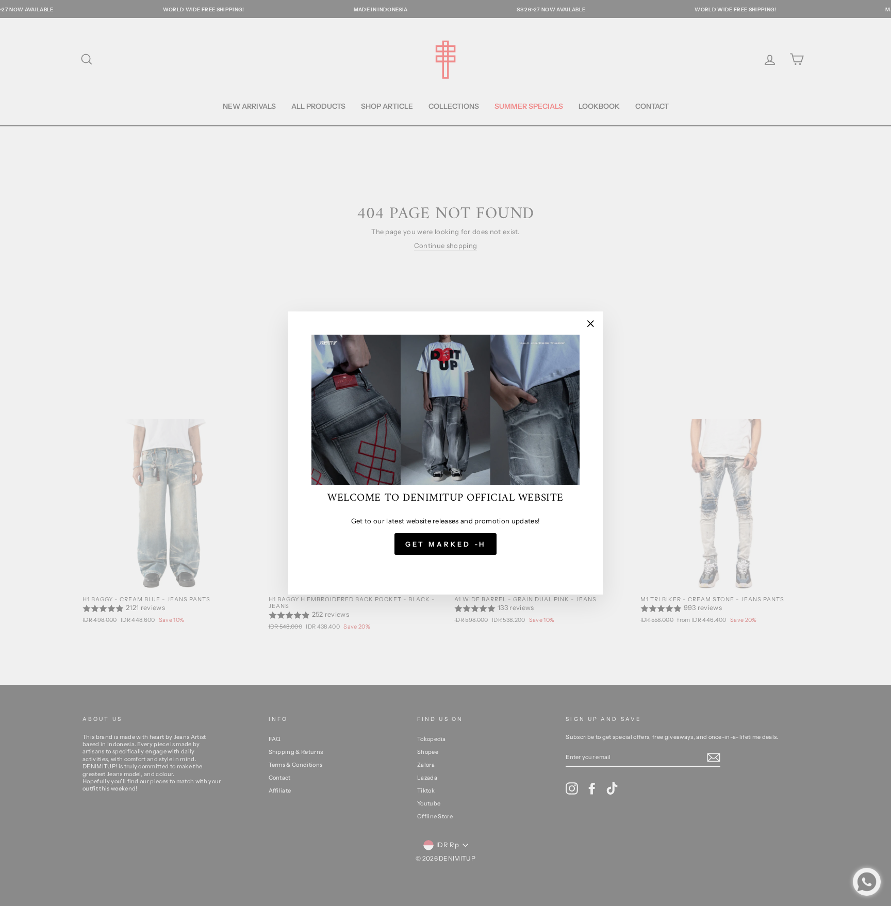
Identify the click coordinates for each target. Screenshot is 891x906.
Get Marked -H (445, 544)
